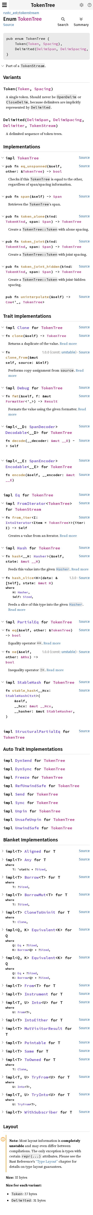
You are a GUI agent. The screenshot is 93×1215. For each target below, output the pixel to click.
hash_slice (23, 578)
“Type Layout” (47, 1161)
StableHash (29, 682)
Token (33, 44)
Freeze (22, 777)
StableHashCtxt (21, 695)
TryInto (40, 1094)
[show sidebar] (4, 5)
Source (8, 25)
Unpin (21, 811)
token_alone (33, 216)
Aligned (32, 851)
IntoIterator (19, 522)
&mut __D (59, 440)
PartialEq (28, 622)
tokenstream (29, 13)
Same (29, 1051)
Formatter (15, 401)
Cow (9, 302)
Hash (22, 548)
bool (57, 171)
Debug (23, 387)
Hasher (40, 556)
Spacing (50, 44)
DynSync (23, 768)
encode (18, 475)
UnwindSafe (27, 827)
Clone (23, 327)
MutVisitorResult (43, 1028)
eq (14, 630)
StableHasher (60, 711)
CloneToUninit (39, 912)
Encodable (16, 466)
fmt (15, 396)
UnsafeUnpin (28, 819)
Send (20, 794)
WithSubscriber (41, 1112)
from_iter (22, 517)
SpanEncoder (42, 460)
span (25, 196)
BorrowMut (35, 894)
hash (16, 556)
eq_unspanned (34, 166)
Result (51, 401)
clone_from (16, 357)
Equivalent (43, 929)
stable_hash (24, 690)
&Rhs (25, 657)
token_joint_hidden (40, 266)
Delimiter (14, 125)
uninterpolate (35, 297)
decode (18, 440)
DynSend (23, 760)
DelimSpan (46, 49)
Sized (27, 597)
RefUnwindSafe (30, 785)
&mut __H (29, 561)
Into (36, 1002)
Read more (68, 343)
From (29, 985)
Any (28, 859)
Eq (17, 495)
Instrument (36, 994)
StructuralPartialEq (37, 731)
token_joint (33, 241)
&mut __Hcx (40, 706)
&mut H (44, 583)
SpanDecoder (42, 426)
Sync (20, 802)
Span (57, 196)
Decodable (16, 432)
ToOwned (32, 1059)
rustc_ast (10, 13)
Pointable (35, 1042)
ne (14, 652)
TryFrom (40, 1077)
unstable (68, 352)
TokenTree (43, 5)
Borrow (31, 877)
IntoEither (36, 1020)
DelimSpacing (73, 49)
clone (17, 336)
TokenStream (42, 125)
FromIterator (31, 503)
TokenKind (15, 221)
